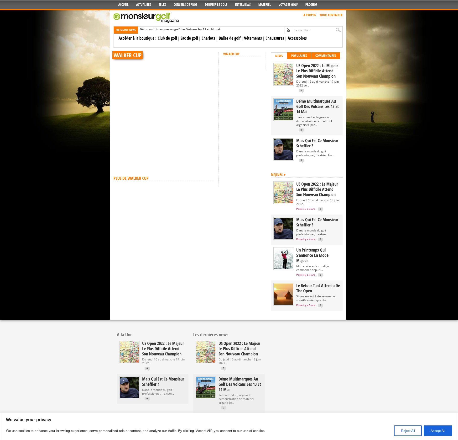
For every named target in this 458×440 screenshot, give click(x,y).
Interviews (243, 4)
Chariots (208, 38)
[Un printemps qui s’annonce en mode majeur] (283, 268)
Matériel (264, 4)
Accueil (123, 4)
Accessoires (297, 38)
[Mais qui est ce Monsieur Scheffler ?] (283, 159)
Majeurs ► (279, 174)
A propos (309, 15)
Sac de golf (189, 38)
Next (209, 57)
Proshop (311, 4)
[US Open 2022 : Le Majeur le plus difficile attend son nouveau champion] (283, 84)
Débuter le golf (216, 4)
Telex (162, 4)
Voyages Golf (288, 4)
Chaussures (274, 38)
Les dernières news (210, 334)
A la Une (124, 334)
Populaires (299, 55)
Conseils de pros (185, 4)
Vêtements (253, 38)
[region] (229, 426)
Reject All (408, 431)
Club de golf (167, 38)
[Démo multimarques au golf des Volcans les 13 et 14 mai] (283, 119)
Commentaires (325, 55)
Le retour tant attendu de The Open (318, 288)
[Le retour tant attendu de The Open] (283, 304)
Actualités (143, 4)
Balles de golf (229, 38)
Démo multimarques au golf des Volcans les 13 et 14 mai (180, 29)
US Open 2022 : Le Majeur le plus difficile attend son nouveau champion (317, 71)
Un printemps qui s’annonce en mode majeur (312, 255)
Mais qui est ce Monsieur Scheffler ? (317, 143)
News (279, 56)
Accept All (438, 431)
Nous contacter (331, 15)
